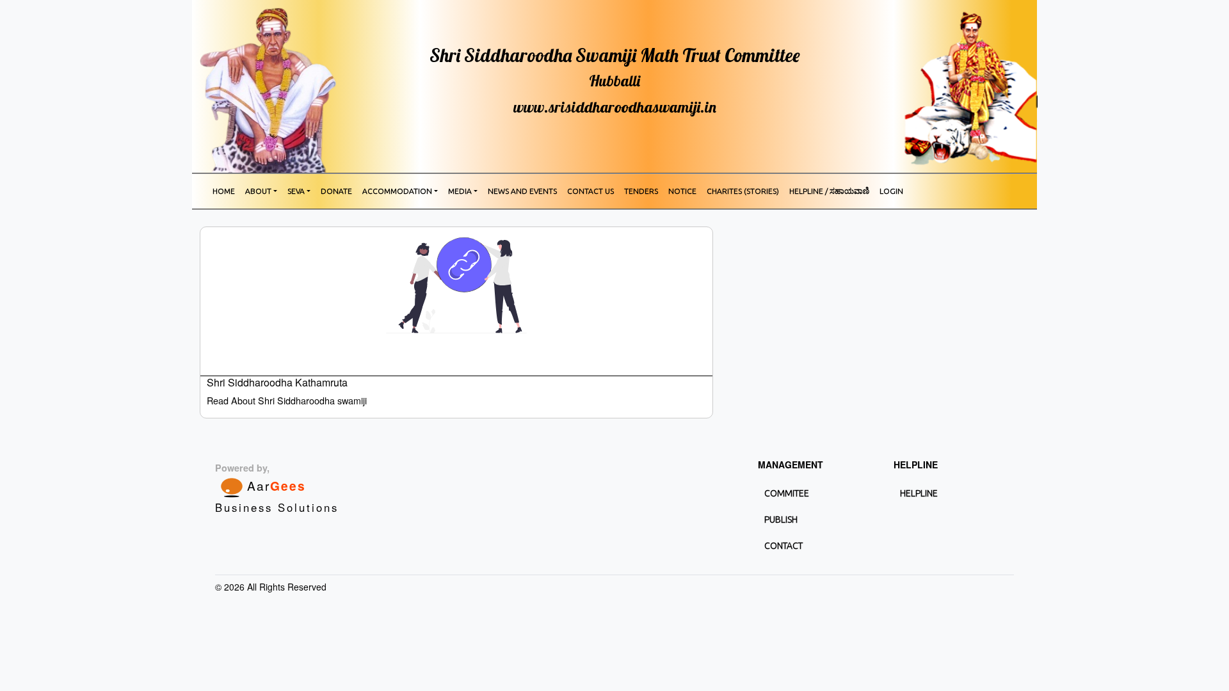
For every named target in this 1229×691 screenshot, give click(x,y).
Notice (682, 191)
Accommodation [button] (397, 191)
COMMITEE (786, 493)
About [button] (258, 191)
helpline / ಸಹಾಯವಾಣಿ (829, 191)
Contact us (590, 191)
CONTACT (783, 546)
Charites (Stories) (743, 191)
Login (891, 191)
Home (224, 191)
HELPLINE (919, 493)
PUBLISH (781, 519)
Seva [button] (296, 191)
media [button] (460, 191)
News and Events (522, 191)
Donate (336, 191)
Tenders (641, 191)
